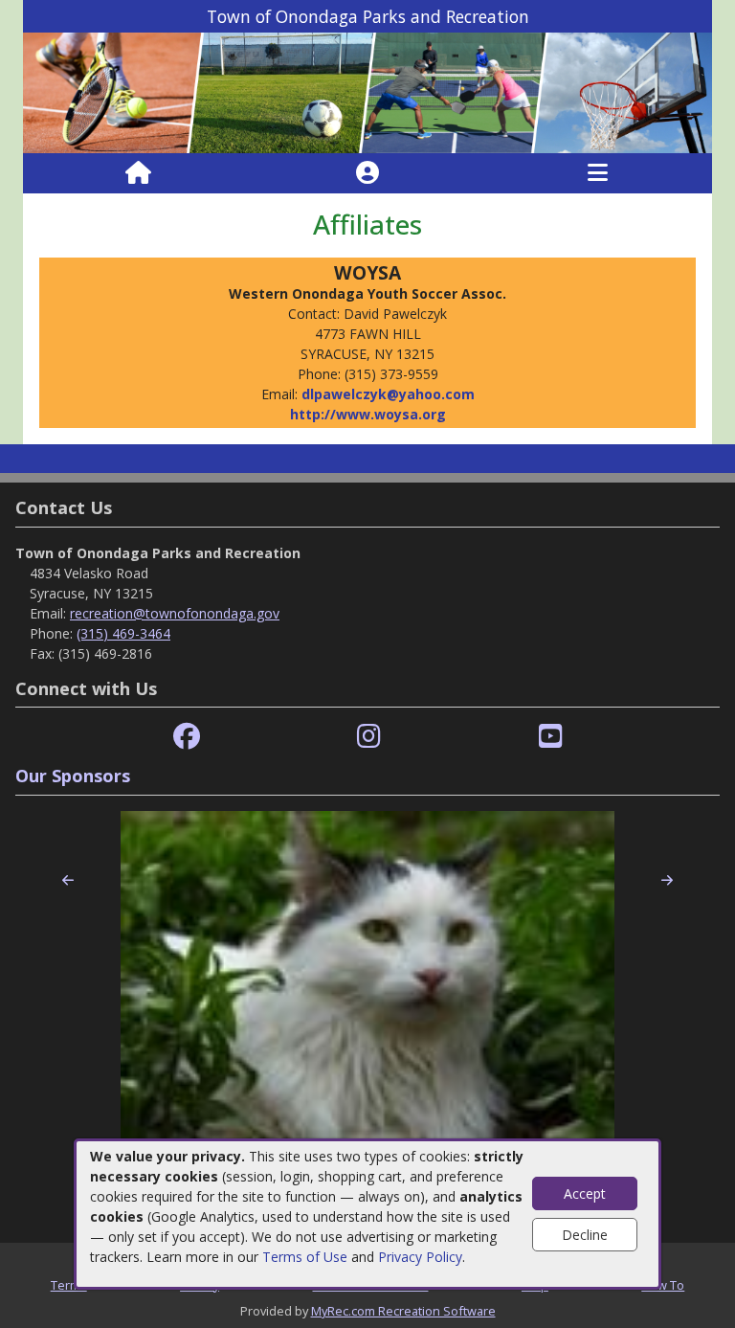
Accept (585, 1193)
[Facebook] (186, 737)
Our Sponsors (72, 775)
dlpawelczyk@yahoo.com (388, 394)
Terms (69, 1285)
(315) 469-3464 (123, 633)
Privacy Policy (420, 1257)
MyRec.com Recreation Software (403, 1310)
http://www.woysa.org (368, 414)
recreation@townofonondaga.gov (174, 613)
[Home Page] (138, 173)
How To (662, 1285)
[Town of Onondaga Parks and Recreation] (367, 91)
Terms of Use (304, 1257)
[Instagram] (369, 737)
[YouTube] (551, 737)
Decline (585, 1235)
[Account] (367, 173)
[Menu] (598, 173)
